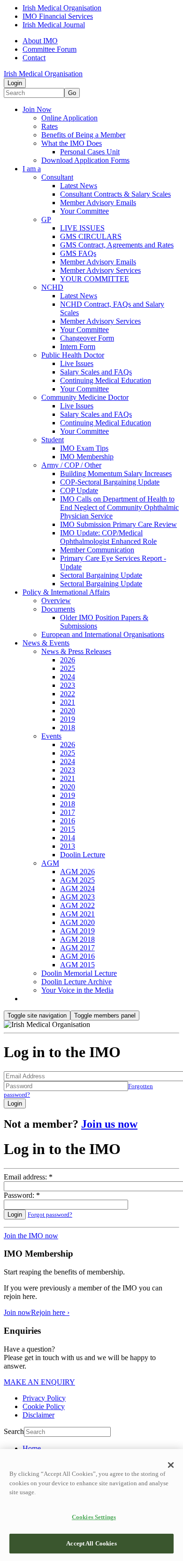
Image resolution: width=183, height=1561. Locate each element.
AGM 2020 (77, 922)
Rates (49, 126)
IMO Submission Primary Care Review (118, 524)
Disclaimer (38, 1415)
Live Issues (76, 363)
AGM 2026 (77, 872)
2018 (67, 728)
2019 (67, 719)
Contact (34, 58)
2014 (67, 838)
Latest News (78, 186)
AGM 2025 (77, 880)
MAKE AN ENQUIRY (39, 1382)
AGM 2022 (77, 905)
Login (15, 83)
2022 (67, 694)
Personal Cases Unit (90, 152)
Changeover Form (87, 338)
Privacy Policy (44, 1398)
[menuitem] (101, 1448)
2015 (67, 829)
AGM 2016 (77, 956)
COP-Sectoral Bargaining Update (110, 482)
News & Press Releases (76, 651)
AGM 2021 (77, 914)
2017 (67, 812)
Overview (56, 601)
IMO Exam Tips (84, 448)
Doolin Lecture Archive (76, 982)
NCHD (52, 287)
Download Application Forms (85, 160)
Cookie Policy (44, 1406)
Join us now (109, 1124)
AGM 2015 (77, 965)
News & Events (46, 643)
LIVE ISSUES (82, 228)
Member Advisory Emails (98, 203)
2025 (67, 668)
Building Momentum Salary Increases (116, 474)
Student (52, 440)
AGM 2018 (77, 939)
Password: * (22, 1195)
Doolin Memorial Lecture (79, 973)
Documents (58, 609)
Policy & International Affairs (66, 592)
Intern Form (77, 346)
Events (51, 736)
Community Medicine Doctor (85, 397)
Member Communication (97, 550)
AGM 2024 (77, 888)
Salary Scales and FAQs (96, 372)
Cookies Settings (94, 1517)
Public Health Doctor (72, 355)
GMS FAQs (78, 253)
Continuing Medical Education (105, 380)
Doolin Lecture (82, 855)
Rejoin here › (50, 1312)
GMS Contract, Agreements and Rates (117, 245)
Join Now (37, 109)
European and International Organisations (102, 634)
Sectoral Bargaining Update (101, 575)
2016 (67, 821)
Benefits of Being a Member (83, 135)
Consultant (57, 177)
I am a (32, 169)
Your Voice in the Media (77, 990)
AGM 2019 (77, 931)
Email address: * (28, 1177)
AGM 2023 (77, 897)
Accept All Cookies (91, 1543)
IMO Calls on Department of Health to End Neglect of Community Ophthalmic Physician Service (119, 507)
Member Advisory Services (100, 270)
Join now (17, 1312)
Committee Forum (49, 49)
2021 (67, 702)
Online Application (69, 118)
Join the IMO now (31, 1236)
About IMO (40, 41)
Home (32, 1448)
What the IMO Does (71, 143)
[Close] (171, 1465)
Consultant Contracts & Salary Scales (115, 194)
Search (14, 1431)
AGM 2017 (77, 948)
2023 (67, 685)
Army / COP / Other (71, 465)
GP (46, 219)
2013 (67, 846)
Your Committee (84, 211)
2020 (67, 711)
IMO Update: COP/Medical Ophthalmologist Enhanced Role (108, 537)
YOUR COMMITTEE (94, 279)
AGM (50, 863)
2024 (67, 677)
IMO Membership (87, 457)
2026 (67, 660)
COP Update (79, 490)
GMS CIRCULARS (91, 236)
